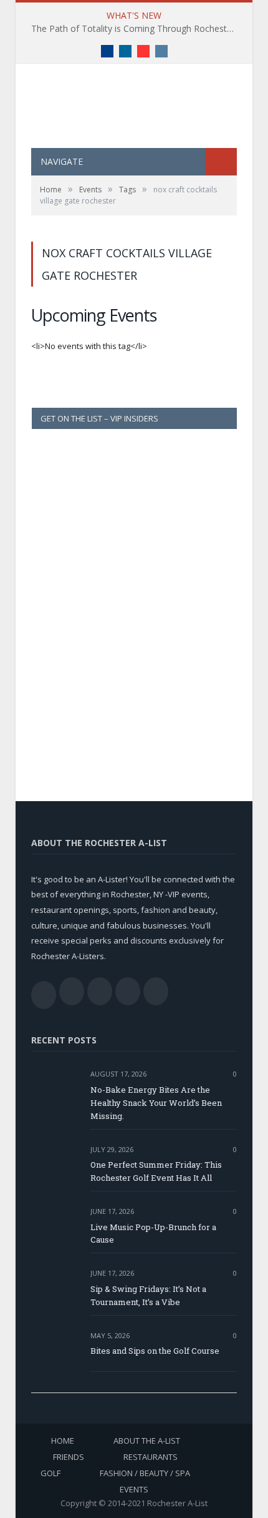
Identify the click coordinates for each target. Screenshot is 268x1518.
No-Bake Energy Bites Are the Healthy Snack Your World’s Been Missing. (156, 1102)
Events (134, 1489)
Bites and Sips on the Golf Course (154, 1350)
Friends (68, 1456)
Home (62, 1440)
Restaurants (150, 1456)
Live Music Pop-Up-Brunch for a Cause (153, 1233)
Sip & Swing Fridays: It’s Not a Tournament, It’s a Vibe (148, 1295)
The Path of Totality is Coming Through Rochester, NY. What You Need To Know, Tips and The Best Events (137, 28)
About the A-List (146, 1440)
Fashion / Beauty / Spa (145, 1473)
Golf (50, 1473)
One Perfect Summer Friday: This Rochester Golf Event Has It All (156, 1171)
